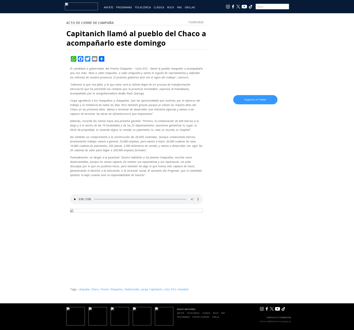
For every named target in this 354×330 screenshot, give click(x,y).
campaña (83, 289)
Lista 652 (170, 289)
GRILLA (215, 316)
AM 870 (108, 7)
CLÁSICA (159, 7)
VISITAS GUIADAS (200, 316)
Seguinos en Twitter (255, 99)
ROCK (170, 7)
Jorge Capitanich (151, 289)
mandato (183, 289)
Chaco (95, 289)
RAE (179, 7)
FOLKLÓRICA (143, 7)
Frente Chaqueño (111, 289)
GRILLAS (190, 7)
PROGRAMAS (124, 7)
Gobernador (132, 289)
